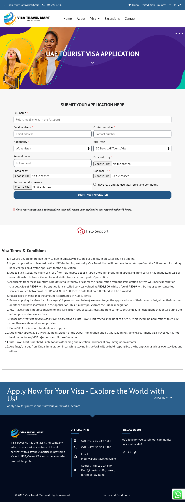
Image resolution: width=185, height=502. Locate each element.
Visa (93, 18)
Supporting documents (28, 182)
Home (67, 18)
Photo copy (21, 171)
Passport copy (102, 157)
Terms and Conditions (116, 495)
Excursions (112, 18)
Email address (23, 127)
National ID (100, 171)
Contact (130, 18)
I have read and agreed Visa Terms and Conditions (127, 184)
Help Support (97, 231)
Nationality (21, 141)
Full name (20, 113)
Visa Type (99, 141)
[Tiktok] (179, 5)
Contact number (103, 127)
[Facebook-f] (170, 5)
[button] (95, 18)
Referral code (22, 156)
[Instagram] (175, 5)
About (81, 18)
